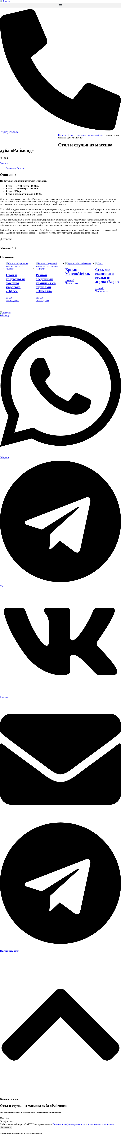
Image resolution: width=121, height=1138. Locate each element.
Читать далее (12, 300)
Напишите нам (9, 950)
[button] (60, 5)
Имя (2, 1118)
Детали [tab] (20, 168)
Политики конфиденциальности (69, 1124)
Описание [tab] (11, 168)
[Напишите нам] (60, 945)
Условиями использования (101, 1124)
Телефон (4, 1121)
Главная (62, 135)
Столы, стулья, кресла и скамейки (85, 135)
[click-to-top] (60, 1093)
